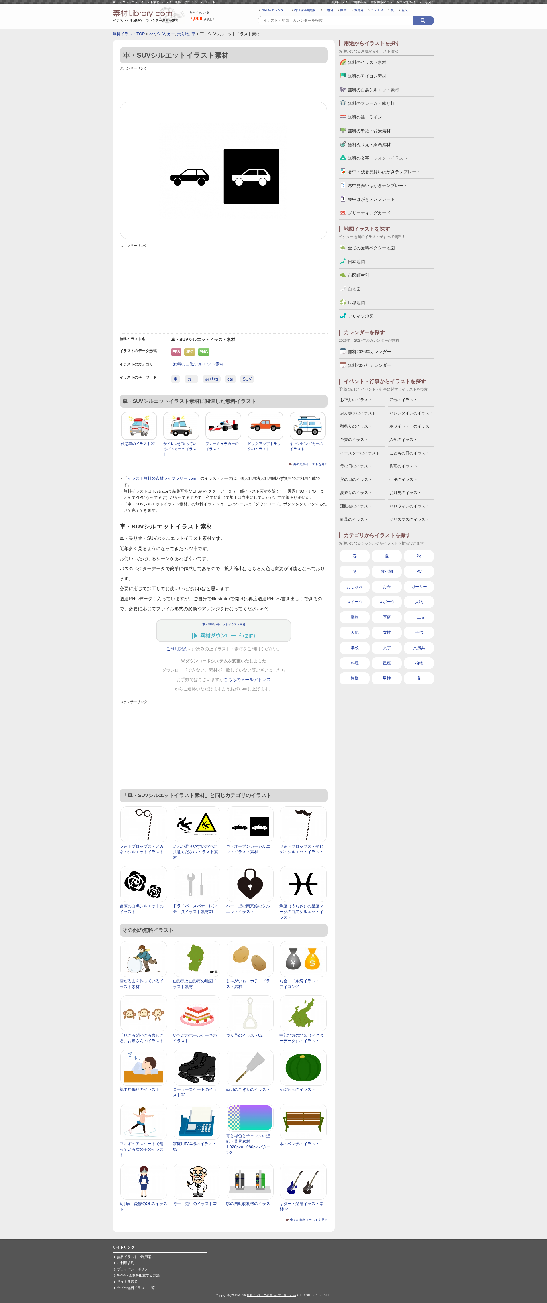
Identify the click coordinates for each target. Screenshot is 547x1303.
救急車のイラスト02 (138, 444)
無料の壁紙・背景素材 (369, 130)
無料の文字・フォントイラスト (378, 158)
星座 (387, 663)
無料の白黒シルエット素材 (198, 363)
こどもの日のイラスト (409, 453)
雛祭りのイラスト (356, 426)
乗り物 (183, 34)
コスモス (377, 10)
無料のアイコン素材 (367, 76)
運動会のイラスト (356, 506)
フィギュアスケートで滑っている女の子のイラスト (142, 1149)
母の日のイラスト (356, 466)
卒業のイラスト (354, 439)
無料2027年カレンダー (369, 365)
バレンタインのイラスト (411, 413)
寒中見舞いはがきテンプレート (378, 185)
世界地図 (356, 302)
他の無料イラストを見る (310, 464)
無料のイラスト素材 (367, 62)
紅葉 (343, 10)
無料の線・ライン (365, 117)
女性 (387, 632)
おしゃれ (355, 586)
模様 (355, 678)
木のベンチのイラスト (299, 1143)
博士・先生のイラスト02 (195, 1203)
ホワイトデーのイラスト (411, 426)
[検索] (423, 20)
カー (171, 34)
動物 (355, 617)
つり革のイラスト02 (244, 1035)
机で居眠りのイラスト (140, 1089)
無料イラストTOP (129, 34)
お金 (387, 586)
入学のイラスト (403, 439)
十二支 (419, 617)
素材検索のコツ (382, 2)
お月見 (359, 10)
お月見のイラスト (405, 492)
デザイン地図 (360, 316)
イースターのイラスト (360, 453)
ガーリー (419, 586)
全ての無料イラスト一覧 (136, 1288)
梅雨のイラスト (403, 466)
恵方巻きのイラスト (358, 413)
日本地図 (356, 261)
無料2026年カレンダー (369, 351)
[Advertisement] (223, 84)
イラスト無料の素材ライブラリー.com (162, 478)
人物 (419, 601)
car (152, 34)
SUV (161, 34)
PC (419, 571)
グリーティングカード (369, 212)
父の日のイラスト (356, 479)
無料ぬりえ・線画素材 (369, 144)
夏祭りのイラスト (356, 492)
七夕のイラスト (403, 479)
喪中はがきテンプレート (371, 199)
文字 (387, 647)
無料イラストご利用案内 (349, 2)
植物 (419, 663)
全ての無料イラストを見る (415, 2)
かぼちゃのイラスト (297, 1089)
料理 (355, 663)
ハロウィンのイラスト (409, 506)
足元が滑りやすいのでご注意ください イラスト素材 (195, 852)
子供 (419, 632)
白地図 (328, 10)
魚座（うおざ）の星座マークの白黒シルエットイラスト (301, 911)
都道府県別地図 (305, 10)
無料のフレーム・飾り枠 (371, 103)
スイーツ (355, 601)
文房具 (419, 647)
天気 (355, 632)
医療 (387, 617)
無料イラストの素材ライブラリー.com (271, 1295)
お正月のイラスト (356, 399)
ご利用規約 (176, 649)
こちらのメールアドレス (247, 679)
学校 (355, 647)
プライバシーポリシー (134, 1269)
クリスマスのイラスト (409, 519)
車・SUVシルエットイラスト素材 (223, 624)
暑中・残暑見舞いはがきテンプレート (384, 171)
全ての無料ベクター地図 (371, 247)
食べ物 (387, 571)
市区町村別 (358, 275)
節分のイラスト (403, 399)
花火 (404, 10)
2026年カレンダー (274, 10)
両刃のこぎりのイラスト (248, 1089)
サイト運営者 (127, 1282)
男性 (387, 678)
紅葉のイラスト (354, 519)
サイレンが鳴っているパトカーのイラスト (180, 449)
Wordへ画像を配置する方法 (138, 1275)
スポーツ (387, 601)
